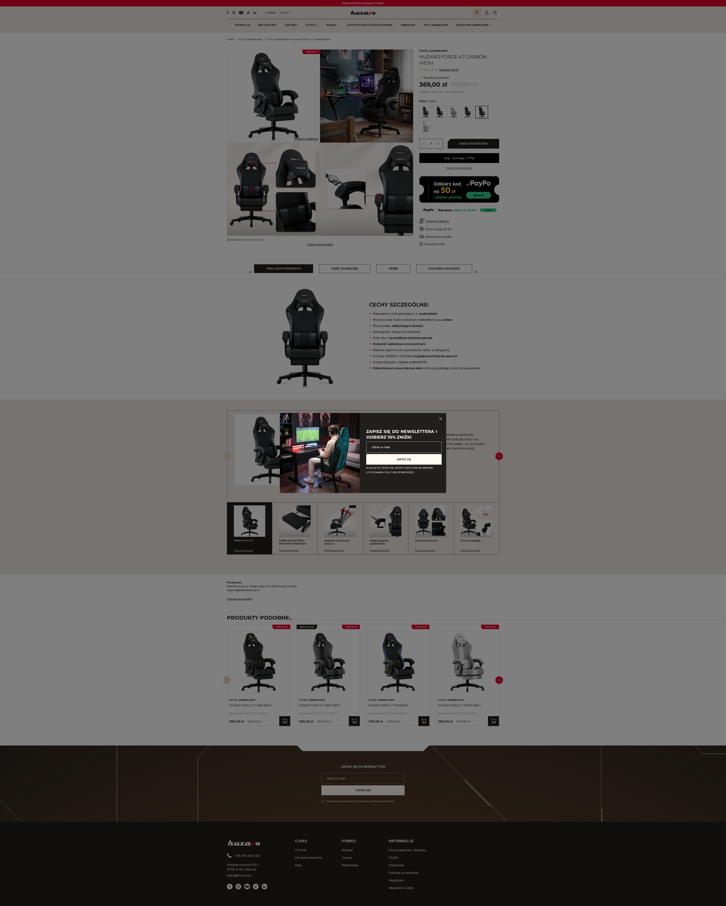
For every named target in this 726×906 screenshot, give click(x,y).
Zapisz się (404, 459)
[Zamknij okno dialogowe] (440, 419)
